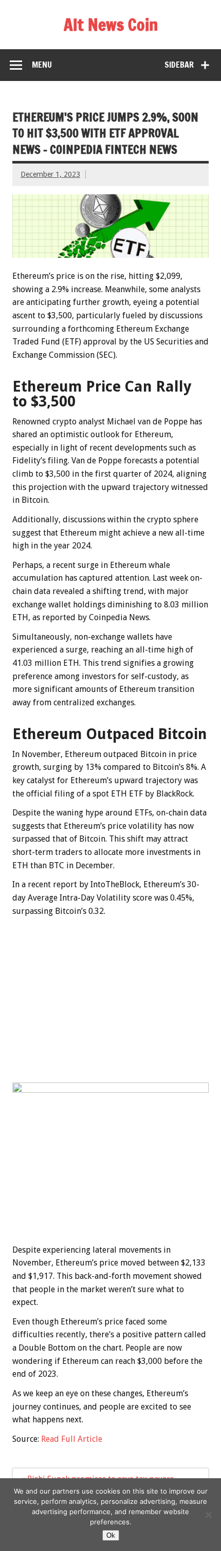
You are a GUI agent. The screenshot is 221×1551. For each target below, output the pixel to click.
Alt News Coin (111, 24)
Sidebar (179, 64)
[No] (208, 1514)
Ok (110, 1535)
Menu (42, 64)
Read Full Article (71, 1439)
